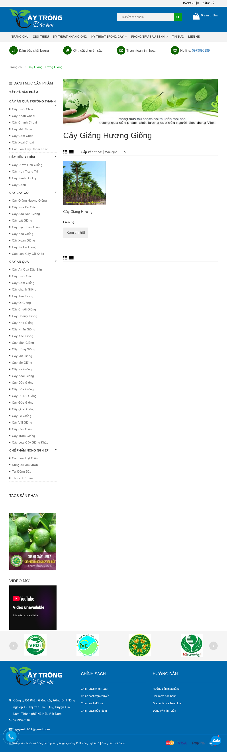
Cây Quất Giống (23, 409)
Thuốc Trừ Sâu (22, 478)
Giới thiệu (41, 36)
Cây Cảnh (19, 185)
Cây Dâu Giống (22, 382)
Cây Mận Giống (23, 342)
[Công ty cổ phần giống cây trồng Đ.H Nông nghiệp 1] (41, 676)
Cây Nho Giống (22, 322)
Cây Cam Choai (23, 135)
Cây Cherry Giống (24, 316)
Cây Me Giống (22, 362)
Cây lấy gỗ (19, 192)
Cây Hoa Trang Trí (25, 171)
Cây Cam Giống (23, 283)
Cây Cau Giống (22, 429)
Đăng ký (208, 3)
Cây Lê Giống (21, 416)
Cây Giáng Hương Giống (29, 200)
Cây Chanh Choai (24, 122)
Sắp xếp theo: (91, 152)
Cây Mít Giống (22, 356)
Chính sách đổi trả (92, 703)
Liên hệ (194, 36)
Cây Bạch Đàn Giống (26, 227)
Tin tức (178, 36)
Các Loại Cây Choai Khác (30, 149)
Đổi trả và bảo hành (164, 696)
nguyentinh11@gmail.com (32, 729)
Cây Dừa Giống (23, 389)
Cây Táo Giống (22, 296)
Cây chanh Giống (24, 289)
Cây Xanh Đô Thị (24, 178)
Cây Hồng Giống (23, 349)
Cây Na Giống (22, 369)
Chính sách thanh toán (94, 688)
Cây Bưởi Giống (23, 276)
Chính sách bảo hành (94, 710)
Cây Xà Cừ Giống (24, 247)
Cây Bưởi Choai (23, 109)
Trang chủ (20, 36)
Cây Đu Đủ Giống (24, 396)
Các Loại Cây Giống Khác (30, 442)
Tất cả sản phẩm (23, 92)
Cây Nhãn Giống (23, 329)
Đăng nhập (191, 3)
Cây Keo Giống (22, 234)
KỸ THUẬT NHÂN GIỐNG (70, 36)
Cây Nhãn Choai (23, 116)
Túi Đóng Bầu (21, 471)
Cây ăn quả (19, 261)
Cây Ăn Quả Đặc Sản (27, 269)
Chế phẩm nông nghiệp (29, 450)
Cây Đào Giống (22, 402)
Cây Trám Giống (23, 436)
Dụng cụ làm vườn (25, 465)
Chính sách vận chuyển (95, 696)
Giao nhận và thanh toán (167, 703)
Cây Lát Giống (22, 220)
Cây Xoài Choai (23, 142)
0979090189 (201, 50)
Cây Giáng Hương (77, 212)
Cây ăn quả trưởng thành (32, 101)
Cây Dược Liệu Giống (27, 165)
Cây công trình (22, 157)
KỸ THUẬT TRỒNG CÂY (108, 36)
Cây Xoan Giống (23, 240)
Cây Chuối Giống (24, 309)
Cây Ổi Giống (21, 302)
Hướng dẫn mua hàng (166, 688)
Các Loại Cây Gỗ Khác (28, 253)
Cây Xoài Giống (23, 376)
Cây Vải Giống (22, 422)
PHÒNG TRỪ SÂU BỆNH (148, 36)
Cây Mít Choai (22, 129)
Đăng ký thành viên (164, 710)
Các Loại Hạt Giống (25, 458)
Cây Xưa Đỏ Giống (25, 207)
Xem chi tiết (76, 232)
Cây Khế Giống (22, 336)
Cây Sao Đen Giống (26, 214)
